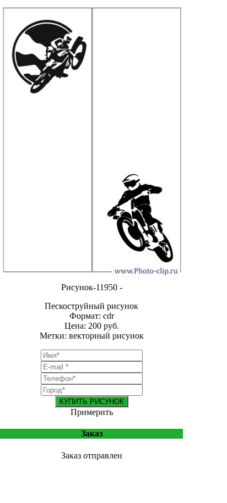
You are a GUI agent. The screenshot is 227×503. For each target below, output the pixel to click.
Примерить (92, 412)
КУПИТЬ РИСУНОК (92, 401)
